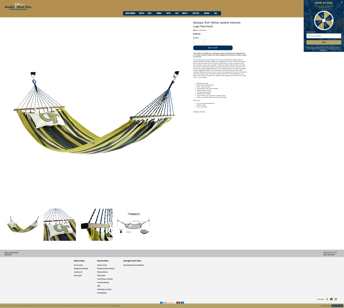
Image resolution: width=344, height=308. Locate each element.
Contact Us (78, 272)
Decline (340, 305)
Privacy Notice (102, 272)
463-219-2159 (329, 254)
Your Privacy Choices (105, 279)
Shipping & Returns (199, 111)
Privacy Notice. (115, 305)
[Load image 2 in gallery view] (60, 225)
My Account (78, 265)
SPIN (324, 42)
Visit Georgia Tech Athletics (133, 265)
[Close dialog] (341, 2)
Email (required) (310, 32)
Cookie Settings (103, 282)
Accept (334, 305)
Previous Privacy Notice (105, 268)
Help (98, 286)
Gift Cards (78, 275)
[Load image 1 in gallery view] (23, 225)
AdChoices (101, 275)
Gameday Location (104, 289)
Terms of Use (102, 265)
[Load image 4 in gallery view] (133, 225)
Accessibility (102, 293)
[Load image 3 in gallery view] (97, 225)
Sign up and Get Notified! (11, 253)
